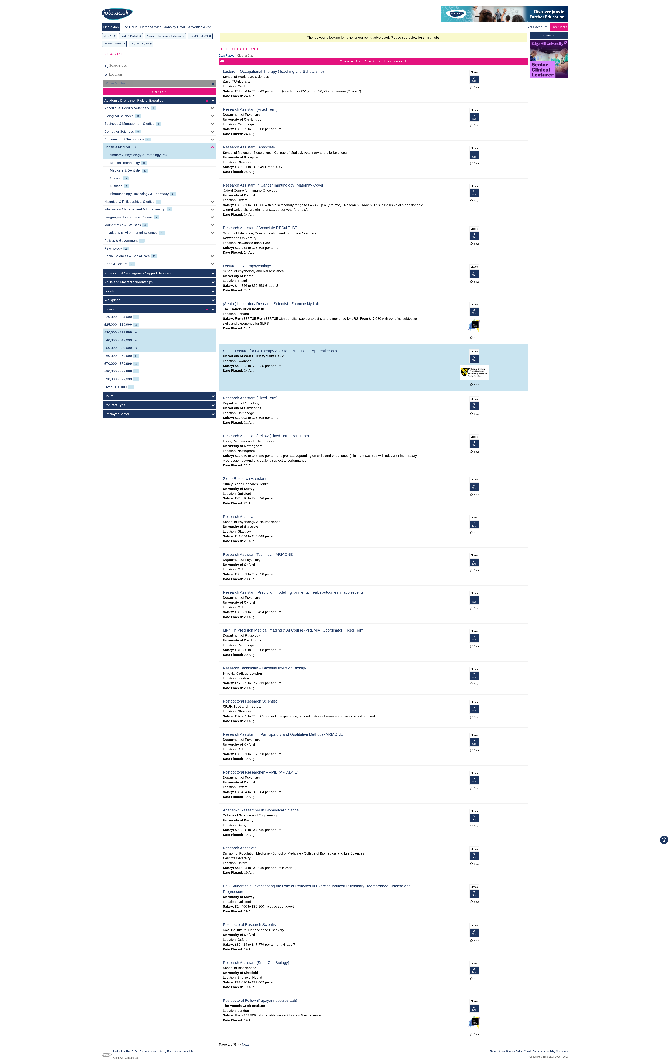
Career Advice (151, 27)
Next (245, 1044)
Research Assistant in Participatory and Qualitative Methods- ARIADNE (283, 734)
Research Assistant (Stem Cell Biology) (256, 962)
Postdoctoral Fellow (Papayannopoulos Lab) (260, 1000)
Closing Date (245, 55)
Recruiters (559, 27)
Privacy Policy (514, 1051)
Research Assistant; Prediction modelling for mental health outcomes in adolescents (293, 592)
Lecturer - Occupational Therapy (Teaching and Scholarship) (273, 71)
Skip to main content (16, 4)
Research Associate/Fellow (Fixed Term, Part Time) (266, 436)
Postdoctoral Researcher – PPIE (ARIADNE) (260, 772)
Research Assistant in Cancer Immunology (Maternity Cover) (274, 185)
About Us (118, 1057)
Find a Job (111, 27)
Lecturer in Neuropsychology (247, 266)
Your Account (537, 27)
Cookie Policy (532, 1051)
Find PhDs (129, 27)
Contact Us (131, 1057)
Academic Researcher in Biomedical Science (261, 810)
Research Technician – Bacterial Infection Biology (264, 668)
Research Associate (239, 516)
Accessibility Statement (554, 1051)
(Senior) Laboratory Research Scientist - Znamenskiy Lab (271, 304)
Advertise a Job (200, 27)
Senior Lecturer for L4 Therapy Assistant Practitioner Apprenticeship (280, 351)
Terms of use (497, 1051)
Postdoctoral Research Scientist (250, 701)
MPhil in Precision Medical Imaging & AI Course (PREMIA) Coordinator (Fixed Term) (293, 630)
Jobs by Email (174, 27)
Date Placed (226, 55)
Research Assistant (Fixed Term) (250, 109)
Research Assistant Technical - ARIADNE (258, 554)
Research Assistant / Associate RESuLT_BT (260, 228)
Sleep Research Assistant (244, 478)
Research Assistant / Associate (249, 147)
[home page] (117, 15)
